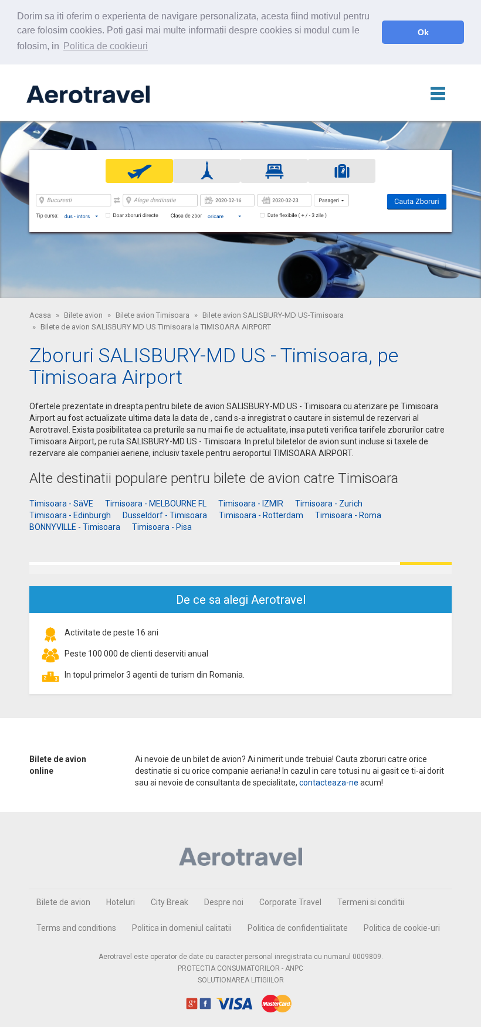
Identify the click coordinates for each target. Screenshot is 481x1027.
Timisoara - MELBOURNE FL (155, 503)
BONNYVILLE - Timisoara (74, 527)
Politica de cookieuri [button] (105, 46)
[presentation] (139, 170)
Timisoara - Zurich (329, 503)
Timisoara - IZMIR (250, 503)
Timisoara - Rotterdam (261, 515)
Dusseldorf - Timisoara (165, 515)
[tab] (139, 171)
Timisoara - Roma (348, 515)
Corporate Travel (290, 902)
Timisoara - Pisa (162, 527)
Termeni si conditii (370, 902)
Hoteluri (120, 902)
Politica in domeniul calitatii (182, 928)
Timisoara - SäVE (61, 503)
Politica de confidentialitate (298, 928)
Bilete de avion (63, 902)
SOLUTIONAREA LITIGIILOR (241, 980)
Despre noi (223, 902)
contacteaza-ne (328, 782)
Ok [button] (423, 32)
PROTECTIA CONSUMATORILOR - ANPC (240, 968)
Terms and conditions (76, 928)
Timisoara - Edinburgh (70, 515)
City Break (169, 902)
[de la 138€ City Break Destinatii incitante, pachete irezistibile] (240, 568)
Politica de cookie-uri (402, 928)
